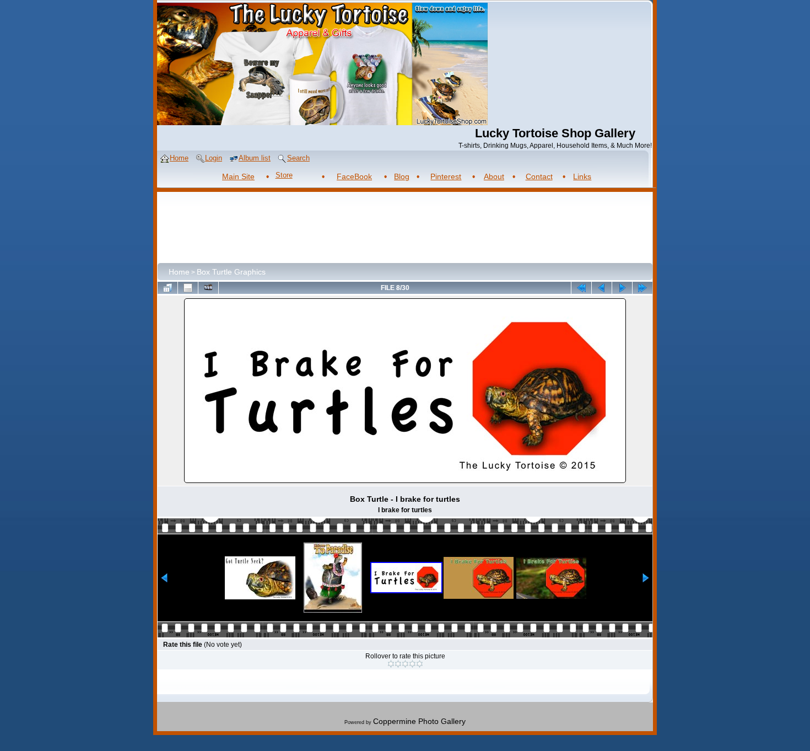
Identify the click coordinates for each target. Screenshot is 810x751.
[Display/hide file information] (188, 288)
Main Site (238, 176)
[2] (398, 664)
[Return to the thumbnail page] (167, 288)
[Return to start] (581, 288)
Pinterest (445, 176)
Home (179, 271)
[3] (405, 664)
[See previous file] (602, 288)
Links (582, 176)
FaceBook (354, 176)
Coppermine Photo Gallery (419, 721)
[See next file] (622, 288)
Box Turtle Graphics (231, 271)
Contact (539, 176)
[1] (391, 664)
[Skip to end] (642, 288)
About (494, 176)
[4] (412, 664)
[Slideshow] (208, 288)
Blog (401, 176)
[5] (419, 664)
